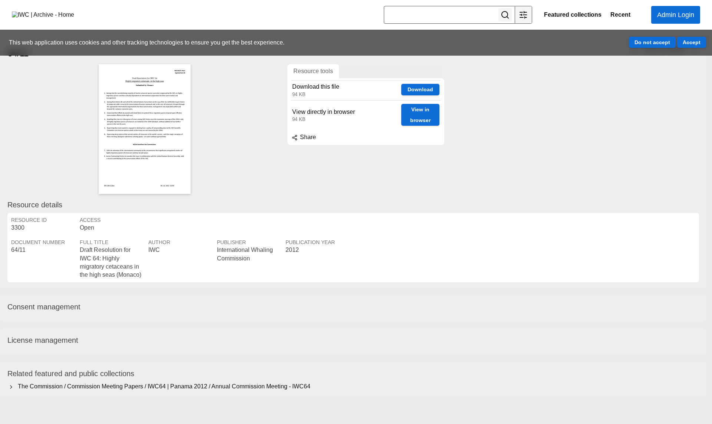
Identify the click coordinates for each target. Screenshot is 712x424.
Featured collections (572, 14)
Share (307, 137)
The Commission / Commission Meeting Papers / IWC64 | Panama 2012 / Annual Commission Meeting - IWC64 (162, 386)
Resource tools (313, 71)
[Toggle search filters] (523, 14)
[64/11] (144, 129)
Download (420, 89)
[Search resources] (505, 15)
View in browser (420, 114)
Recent (620, 14)
